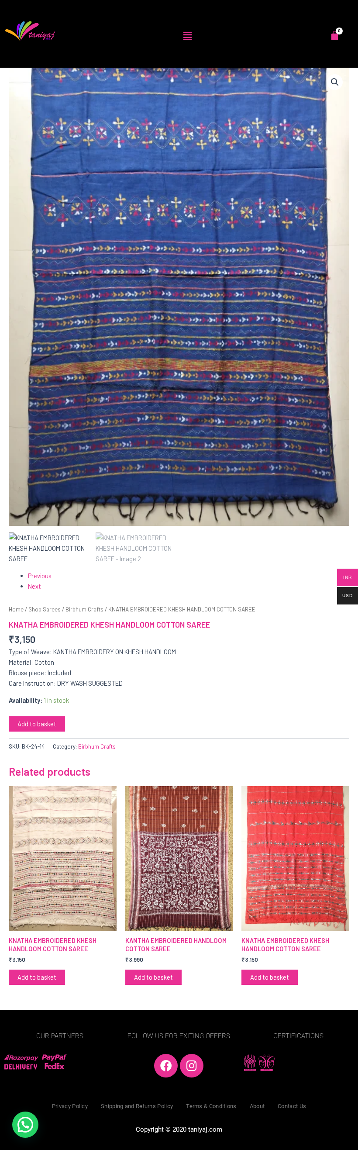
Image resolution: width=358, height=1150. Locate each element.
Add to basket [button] (36, 977)
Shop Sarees (44, 609)
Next (34, 586)
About (257, 1106)
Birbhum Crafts (84, 609)
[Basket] (334, 35)
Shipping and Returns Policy (137, 1106)
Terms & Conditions (211, 1106)
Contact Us (292, 1106)
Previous (40, 576)
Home (16, 609)
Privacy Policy (70, 1106)
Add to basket (36, 724)
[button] (187, 36)
